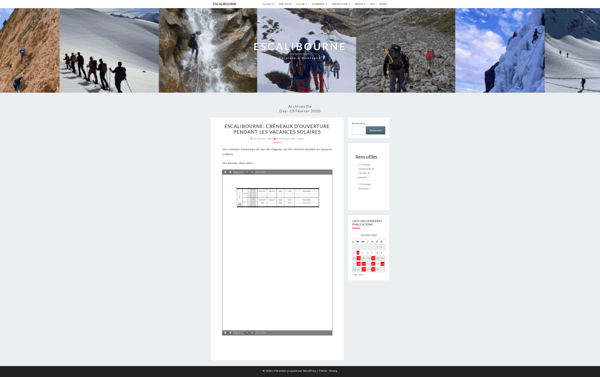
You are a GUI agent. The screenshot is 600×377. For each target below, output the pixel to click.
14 (373, 258)
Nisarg (333, 370)
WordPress (310, 370)
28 (373, 269)
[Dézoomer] (247, 172)
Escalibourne (224, 4)
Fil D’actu (268, 4)
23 (382, 263)
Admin (383, 4)
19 (363, 263)
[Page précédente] (225, 172)
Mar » (361, 274)
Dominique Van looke (290, 138)
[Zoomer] (252, 172)
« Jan (354, 274)
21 (373, 263)
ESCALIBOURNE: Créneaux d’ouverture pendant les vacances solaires (277, 129)
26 (363, 269)
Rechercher (358, 123)
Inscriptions (340, 4)
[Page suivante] (230, 172)
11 (358, 258)
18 (358, 263)
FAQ (372, 4)
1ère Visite (285, 4)
